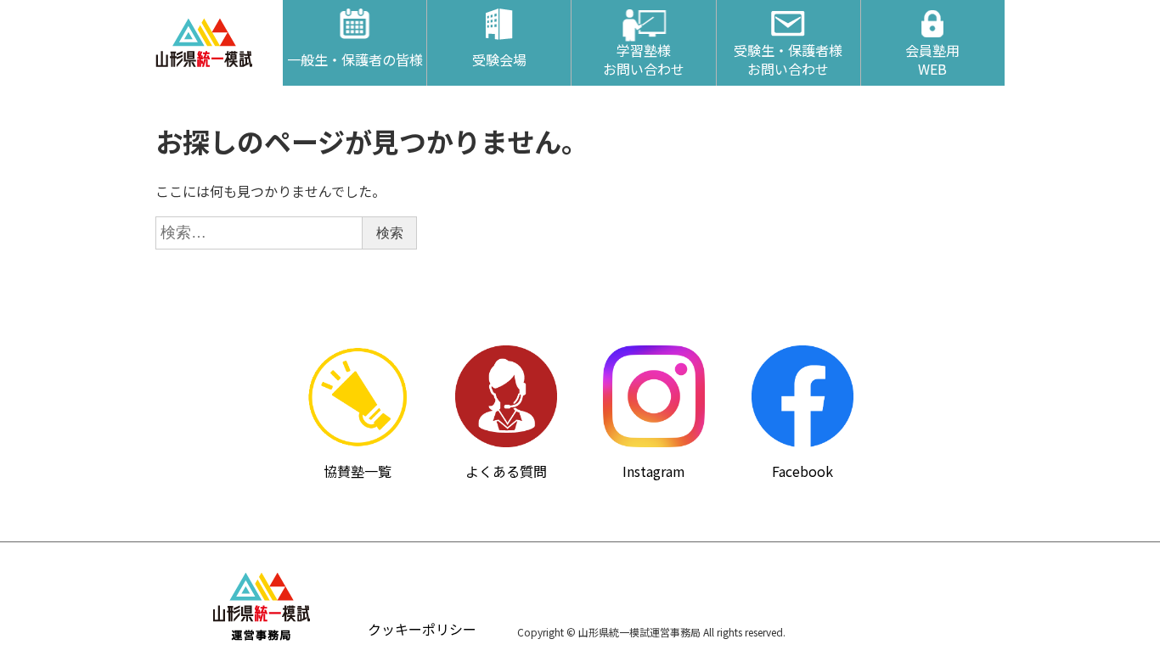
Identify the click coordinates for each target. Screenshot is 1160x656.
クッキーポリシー (422, 629)
